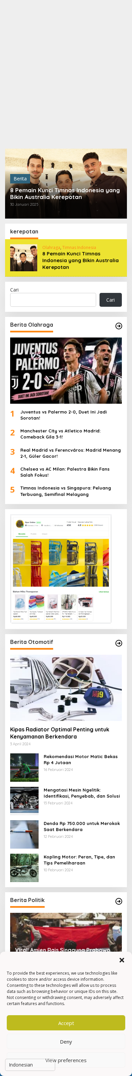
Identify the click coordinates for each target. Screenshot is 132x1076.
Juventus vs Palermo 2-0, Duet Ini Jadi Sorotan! (63, 415)
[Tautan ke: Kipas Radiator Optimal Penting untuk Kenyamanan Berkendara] (66, 688)
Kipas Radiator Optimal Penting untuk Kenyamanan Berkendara (59, 733)
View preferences (66, 1060)
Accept (66, 1023)
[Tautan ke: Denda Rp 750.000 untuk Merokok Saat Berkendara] (24, 834)
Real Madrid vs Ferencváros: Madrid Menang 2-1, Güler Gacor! (70, 453)
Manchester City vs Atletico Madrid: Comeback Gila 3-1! (60, 434)
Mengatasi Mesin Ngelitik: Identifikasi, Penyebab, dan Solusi (82, 793)
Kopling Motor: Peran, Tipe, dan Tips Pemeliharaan (79, 860)
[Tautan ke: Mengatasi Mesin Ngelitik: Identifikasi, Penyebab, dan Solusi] (24, 800)
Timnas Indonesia (79, 247)
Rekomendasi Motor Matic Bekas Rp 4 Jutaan (81, 759)
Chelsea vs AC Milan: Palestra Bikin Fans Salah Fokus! (65, 472)
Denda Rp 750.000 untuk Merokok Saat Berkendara (82, 826)
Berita (20, 178)
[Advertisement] (66, 74)
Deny (66, 1041)
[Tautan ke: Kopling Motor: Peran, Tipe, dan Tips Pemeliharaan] (24, 867)
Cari (14, 289)
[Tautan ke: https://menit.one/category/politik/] (119, 901)
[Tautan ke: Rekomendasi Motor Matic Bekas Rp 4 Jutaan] (24, 767)
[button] (121, 960)
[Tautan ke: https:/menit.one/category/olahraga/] (119, 326)
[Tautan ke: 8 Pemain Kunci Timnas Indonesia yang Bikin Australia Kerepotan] (23, 257)
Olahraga (51, 247)
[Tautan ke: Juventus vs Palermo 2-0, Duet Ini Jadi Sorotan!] (66, 370)
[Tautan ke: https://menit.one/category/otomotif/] (119, 643)
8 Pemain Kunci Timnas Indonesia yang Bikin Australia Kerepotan (65, 193)
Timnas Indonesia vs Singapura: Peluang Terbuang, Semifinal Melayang (65, 491)
